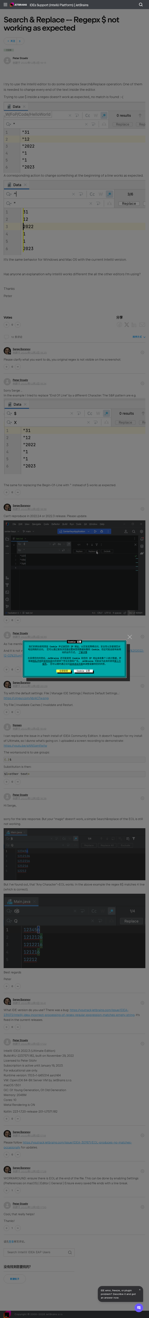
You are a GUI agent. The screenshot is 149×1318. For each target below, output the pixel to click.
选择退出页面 (76, 664)
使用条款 (48, 661)
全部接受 (63, 671)
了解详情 (82, 652)
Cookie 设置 (83, 671)
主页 (18, 4)
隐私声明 (37, 661)
